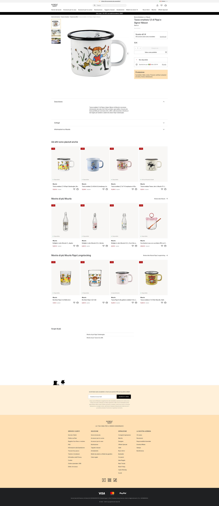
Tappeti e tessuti (109, 10)
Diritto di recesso (73, 466)
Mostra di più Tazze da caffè (95, 337)
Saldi (119, 447)
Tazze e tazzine (65, 17)
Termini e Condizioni (74, 454)
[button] (137, 28)
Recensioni (140, 438)
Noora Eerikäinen (139, 17)
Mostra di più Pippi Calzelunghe (96, 334)
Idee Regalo (121, 460)
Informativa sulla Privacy (75, 457)
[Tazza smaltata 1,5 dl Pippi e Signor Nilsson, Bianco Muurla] (97, 53)
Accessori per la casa (69, 10)
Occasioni (121, 457)
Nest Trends (121, 463)
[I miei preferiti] (161, 5)
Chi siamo (139, 435)
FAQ (69, 444)
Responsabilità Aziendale (144, 441)
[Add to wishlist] (74, 189)
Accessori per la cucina (85, 10)
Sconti (120, 473)
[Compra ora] (77, 189)
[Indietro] (66, 53)
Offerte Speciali (163, 10)
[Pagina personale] (157, 5)
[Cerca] (94, 5)
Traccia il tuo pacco (73, 450)
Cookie (70, 460)
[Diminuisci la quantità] (135, 48)
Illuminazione (98, 10)
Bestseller (121, 454)
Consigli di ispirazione (124, 435)
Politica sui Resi (72, 438)
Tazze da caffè (74, 17)
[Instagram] (109, 480)
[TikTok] (115, 480)
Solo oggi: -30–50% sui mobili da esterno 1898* (109, 13)
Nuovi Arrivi (146, 10)
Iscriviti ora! (163, 36)
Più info (164, 64)
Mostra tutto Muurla (159, 198)
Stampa (139, 447)
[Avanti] (127, 53)
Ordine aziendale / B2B (74, 463)
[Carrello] (166, 5)
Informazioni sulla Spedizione (76, 447)
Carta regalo (94, 457)
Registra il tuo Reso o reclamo (76, 441)
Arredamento (120, 10)
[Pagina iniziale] (54, 5)
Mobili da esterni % (132, 10)
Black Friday (121, 466)
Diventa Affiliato (141, 444)
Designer (120, 441)
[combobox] (164, 1)
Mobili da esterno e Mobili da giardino (101, 454)
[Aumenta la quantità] (140, 48)
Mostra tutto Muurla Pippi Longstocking (154, 255)
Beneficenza (140, 450)
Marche (154, 10)
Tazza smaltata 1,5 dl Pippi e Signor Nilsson (90, 17)
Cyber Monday (122, 469)
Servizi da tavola (56, 10)
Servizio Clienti (72, 435)
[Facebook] (104, 480)
